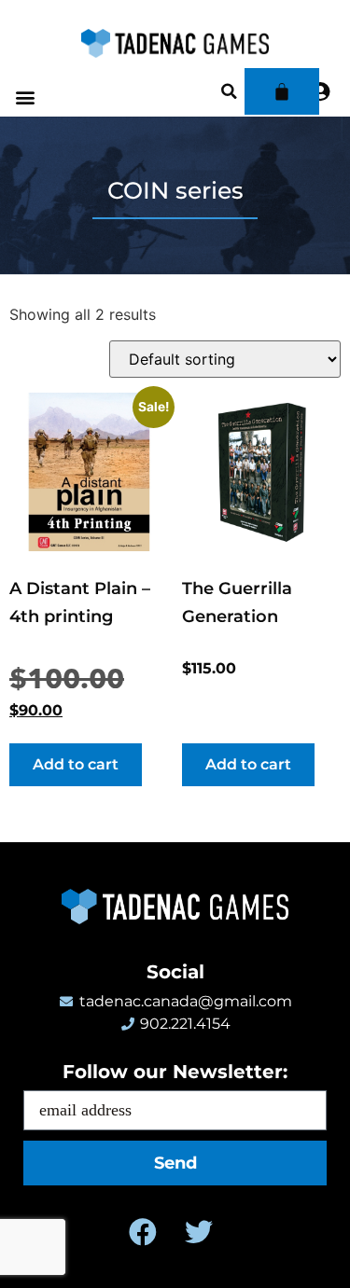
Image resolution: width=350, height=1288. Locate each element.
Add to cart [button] (76, 764)
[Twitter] (199, 1232)
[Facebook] (143, 1232)
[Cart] (282, 91)
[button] (24, 97)
